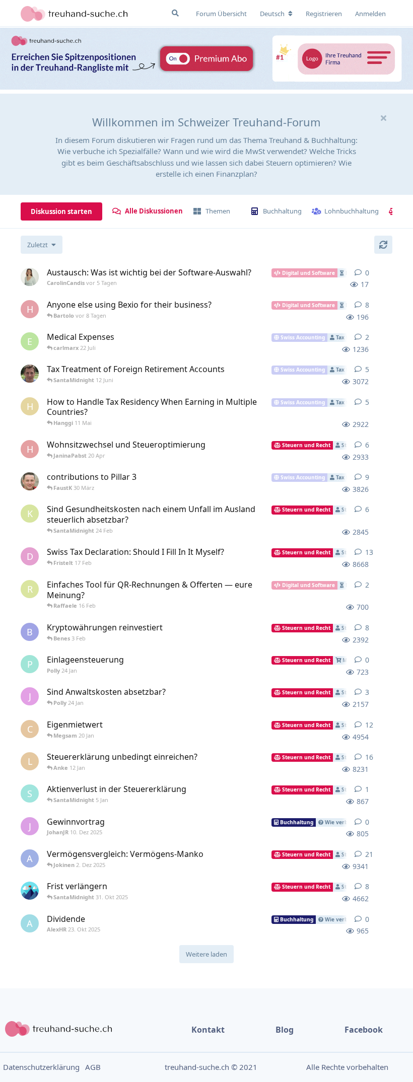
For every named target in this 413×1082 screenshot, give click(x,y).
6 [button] (367, 445)
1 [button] (367, 789)
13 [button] (369, 552)
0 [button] (367, 272)
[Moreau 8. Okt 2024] (30, 374)
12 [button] (369, 725)
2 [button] (367, 337)
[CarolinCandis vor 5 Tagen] (30, 277)
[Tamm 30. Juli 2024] (30, 481)
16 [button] (369, 757)
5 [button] (367, 369)
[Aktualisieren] (383, 245)
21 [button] (369, 854)
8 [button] (367, 305)
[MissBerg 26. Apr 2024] (30, 891)
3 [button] (367, 692)
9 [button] (367, 477)
